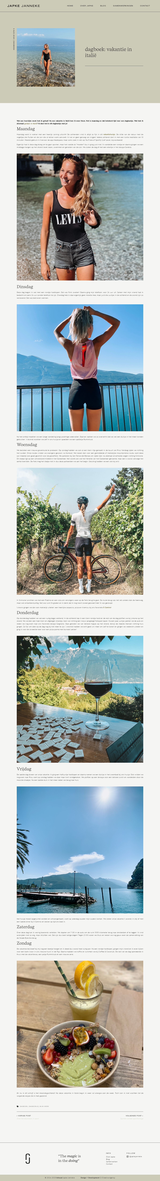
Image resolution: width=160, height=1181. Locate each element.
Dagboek (14, 45)
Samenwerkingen (123, 6)
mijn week (44, 1106)
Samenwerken (111, 1161)
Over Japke (86, 6)
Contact (145, 6)
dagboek (24, 1106)
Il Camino (107, 607)
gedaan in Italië (30, 123)
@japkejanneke (135, 1156)
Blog (103, 6)
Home (70, 6)
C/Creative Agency (107, 1178)
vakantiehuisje (109, 134)
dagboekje (34, 1106)
